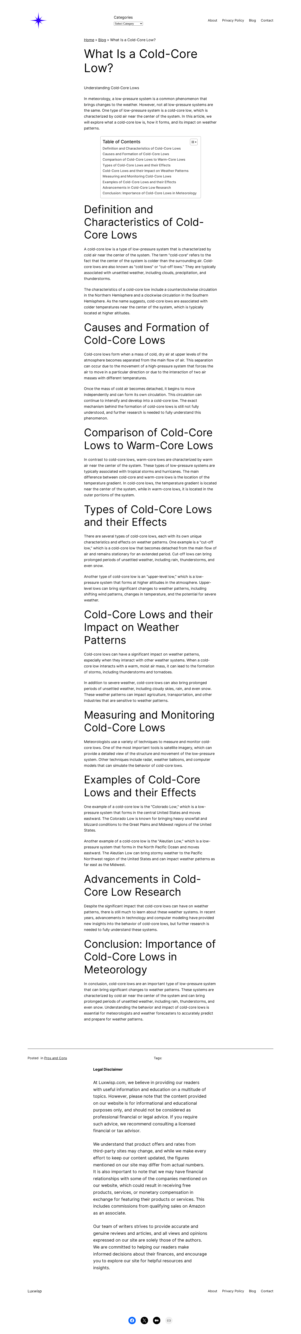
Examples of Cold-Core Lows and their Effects (139, 182)
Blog (102, 40)
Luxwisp (35, 1291)
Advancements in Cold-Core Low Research (137, 187)
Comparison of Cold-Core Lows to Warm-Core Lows (144, 159)
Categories (123, 17)
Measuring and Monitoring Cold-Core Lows (137, 176)
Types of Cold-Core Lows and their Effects (137, 165)
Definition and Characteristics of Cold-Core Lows (142, 148)
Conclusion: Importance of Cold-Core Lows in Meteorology (150, 193)
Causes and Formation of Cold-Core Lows (136, 154)
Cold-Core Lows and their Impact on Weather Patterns (146, 171)
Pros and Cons (55, 1058)
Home (89, 40)
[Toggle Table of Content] (192, 142)
